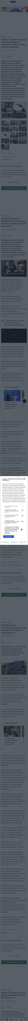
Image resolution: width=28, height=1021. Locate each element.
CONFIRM (8, 536)
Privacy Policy (22, 542)
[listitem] (14, 507)
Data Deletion (5, 542)
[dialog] (14, 510)
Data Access (14, 542)
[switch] (22, 510)
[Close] (24, 479)
